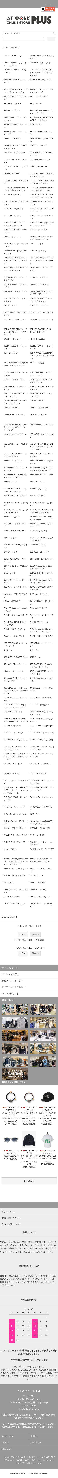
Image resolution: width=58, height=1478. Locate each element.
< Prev (23, 934)
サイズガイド (48, 1457)
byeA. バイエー (36, 124)
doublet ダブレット (12, 237)
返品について (9, 1460)
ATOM (40, 1463)
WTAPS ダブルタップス (14, 876)
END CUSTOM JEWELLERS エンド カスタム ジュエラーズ (43, 260)
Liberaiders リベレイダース (15, 434)
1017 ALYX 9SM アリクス (14, 904)
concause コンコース (12, 195)
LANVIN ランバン (12, 408)
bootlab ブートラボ (12, 138)
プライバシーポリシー (45, 1460)
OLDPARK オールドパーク (15, 587)
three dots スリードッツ (14, 807)
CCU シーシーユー (38, 167)
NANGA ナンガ (10, 552)
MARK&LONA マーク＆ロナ (41, 475)
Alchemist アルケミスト (40, 63)
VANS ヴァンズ (37, 835)
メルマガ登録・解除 (23, 1463)
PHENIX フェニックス (39, 622)
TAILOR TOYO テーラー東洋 (41, 740)
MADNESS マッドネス (13, 461)
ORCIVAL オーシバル (39, 594)
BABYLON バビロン (39, 145)
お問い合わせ (7, 1449)
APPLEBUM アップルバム (40, 80)
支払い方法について (18, 1457)
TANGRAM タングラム (40, 764)
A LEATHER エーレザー (13, 56)
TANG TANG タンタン (13, 764)
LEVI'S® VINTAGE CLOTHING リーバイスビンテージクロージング (16, 427)
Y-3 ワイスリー (36, 876)
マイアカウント (7, 1436)
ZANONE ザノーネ (38, 890)
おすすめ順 (22, 926)
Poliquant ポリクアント (14, 636)
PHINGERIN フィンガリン (15, 629)
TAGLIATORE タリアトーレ (16, 740)
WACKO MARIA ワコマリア (42, 849)
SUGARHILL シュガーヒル (41, 698)
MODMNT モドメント (39, 531)
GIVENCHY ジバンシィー (15, 319)
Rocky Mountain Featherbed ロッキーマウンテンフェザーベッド (16, 691)
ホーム (5, 47)
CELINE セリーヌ (12, 174)
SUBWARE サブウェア (13, 726)
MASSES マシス (37, 482)
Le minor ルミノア (38, 415)
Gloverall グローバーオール (42, 319)
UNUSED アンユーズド (40, 828)
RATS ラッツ (35, 657)
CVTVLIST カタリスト (14, 209)
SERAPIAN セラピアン (39, 705)
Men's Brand (14, 47)
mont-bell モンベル (12, 517)
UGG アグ (34, 814)
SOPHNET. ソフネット (13, 712)
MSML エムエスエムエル (15, 531)
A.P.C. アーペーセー (38, 96)
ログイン (5, 1442)
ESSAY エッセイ (36, 244)
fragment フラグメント (40, 284)
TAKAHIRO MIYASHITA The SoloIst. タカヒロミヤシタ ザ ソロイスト (16, 756)
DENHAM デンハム (12, 216)
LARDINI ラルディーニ (40, 408)
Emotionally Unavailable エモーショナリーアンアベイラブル (16, 260)
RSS (34, 1463)
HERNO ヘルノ (11, 353)
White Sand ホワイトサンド (16, 869)
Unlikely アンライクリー (14, 828)
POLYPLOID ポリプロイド (41, 636)
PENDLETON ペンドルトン (16, 615)
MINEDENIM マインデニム (15, 496)
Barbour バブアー (12, 110)
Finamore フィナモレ (39, 277)
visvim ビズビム (10, 849)
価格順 (31, 926)
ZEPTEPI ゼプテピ (11, 897)
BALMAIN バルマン (12, 103)
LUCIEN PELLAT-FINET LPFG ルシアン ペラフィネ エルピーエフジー (41, 446)
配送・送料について (35, 1457)
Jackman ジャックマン (14, 379)
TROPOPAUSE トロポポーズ (42, 733)
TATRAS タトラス (12, 773)
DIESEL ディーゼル (38, 230)
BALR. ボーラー (36, 103)
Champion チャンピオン (40, 159)
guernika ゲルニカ (37, 339)
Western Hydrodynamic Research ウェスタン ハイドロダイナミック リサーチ (16, 861)
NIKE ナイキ (9, 573)
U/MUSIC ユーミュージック (16, 814)
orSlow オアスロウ (12, 601)
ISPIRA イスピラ (37, 363)
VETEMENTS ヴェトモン (15, 842)
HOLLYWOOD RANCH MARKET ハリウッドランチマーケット (42, 356)
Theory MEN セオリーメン (41, 797)
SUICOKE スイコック (13, 733)
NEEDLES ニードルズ (39, 552)
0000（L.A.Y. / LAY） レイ (40, 897)
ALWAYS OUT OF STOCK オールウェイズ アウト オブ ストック (41, 72)
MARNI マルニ (10, 482)
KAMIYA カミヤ (37, 401)
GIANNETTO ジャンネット (41, 312)
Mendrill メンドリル (38, 489)
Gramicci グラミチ (12, 339)
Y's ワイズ (8, 883)
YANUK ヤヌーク (37, 883)
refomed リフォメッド (14, 671)
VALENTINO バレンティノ (15, 835)
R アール (8, 650)
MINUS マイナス (37, 496)
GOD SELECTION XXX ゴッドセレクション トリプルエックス (16, 332)
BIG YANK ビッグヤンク (14, 152)
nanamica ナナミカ (38, 545)
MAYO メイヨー (11, 538)
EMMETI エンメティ (38, 251)
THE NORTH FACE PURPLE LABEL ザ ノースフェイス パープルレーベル (17, 790)
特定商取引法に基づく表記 (25, 1460)
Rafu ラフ (34, 650)
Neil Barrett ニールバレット (42, 559)
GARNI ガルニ (10, 305)
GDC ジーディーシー (39, 305)
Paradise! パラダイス (38, 608)
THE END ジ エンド (38, 773)
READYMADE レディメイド (15, 664)
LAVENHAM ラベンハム (14, 415)
